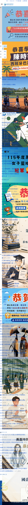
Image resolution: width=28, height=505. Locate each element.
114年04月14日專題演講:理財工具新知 (12, 458)
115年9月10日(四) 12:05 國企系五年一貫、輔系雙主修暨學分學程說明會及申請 (10, 69)
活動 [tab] (5, 57)
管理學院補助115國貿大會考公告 (10, 350)
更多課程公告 (5, 179)
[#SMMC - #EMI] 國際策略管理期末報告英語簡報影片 (10, 155)
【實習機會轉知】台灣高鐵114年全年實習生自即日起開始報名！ (10, 285)
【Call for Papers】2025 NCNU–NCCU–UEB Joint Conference (10, 275)
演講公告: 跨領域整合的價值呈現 (10, 334)
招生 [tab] (5, 54)
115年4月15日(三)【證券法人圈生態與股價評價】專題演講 (10, 112)
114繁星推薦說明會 (8, 225)
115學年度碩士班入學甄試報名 (10, 416)
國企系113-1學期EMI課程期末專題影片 (12, 368)
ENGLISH (12, 1)
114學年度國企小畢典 (8, 84)
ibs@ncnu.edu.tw (23, 500)
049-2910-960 (18, 494)
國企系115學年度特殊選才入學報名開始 (12, 400)
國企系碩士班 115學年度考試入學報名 (12, 405)
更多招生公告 (5, 231)
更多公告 (4, 118)
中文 (7, 1)
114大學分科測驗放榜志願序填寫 (10, 418)
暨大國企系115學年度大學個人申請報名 (12, 395)
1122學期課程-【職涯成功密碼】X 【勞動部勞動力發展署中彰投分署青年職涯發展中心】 (14, 386)
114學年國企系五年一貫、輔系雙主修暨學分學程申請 (10, 130)
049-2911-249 (24, 496)
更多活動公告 (5, 292)
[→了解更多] (14, 24)
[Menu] (2, 4)
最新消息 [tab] (4, 47)
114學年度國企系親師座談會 (9, 450)
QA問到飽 (25, 1)
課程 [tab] (5, 51)
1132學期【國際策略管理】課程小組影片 (13, 363)
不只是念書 (18, 1)
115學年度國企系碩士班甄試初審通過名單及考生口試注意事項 (10, 201)
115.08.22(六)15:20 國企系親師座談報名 (12, 308)
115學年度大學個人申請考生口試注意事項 (13, 337)
